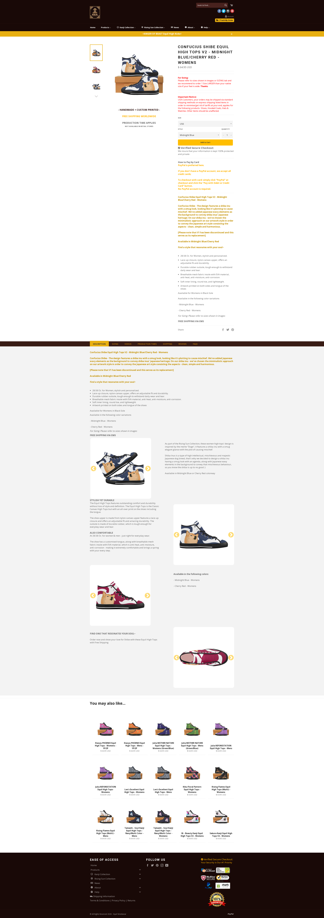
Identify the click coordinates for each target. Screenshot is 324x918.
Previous (93, 469)
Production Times (147, 344)
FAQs (195, 344)
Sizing (115, 344)
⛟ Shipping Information (102, 896)
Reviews (182, 344)
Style (180, 129)
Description (99, 344)
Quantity (225, 129)
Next (148, 469)
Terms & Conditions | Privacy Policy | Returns (112, 900)
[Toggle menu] (140, 869)
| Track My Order (225, 20)
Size (179, 118)
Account (230, 16)
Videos (128, 344)
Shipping (167, 344)
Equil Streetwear (119, 914)
